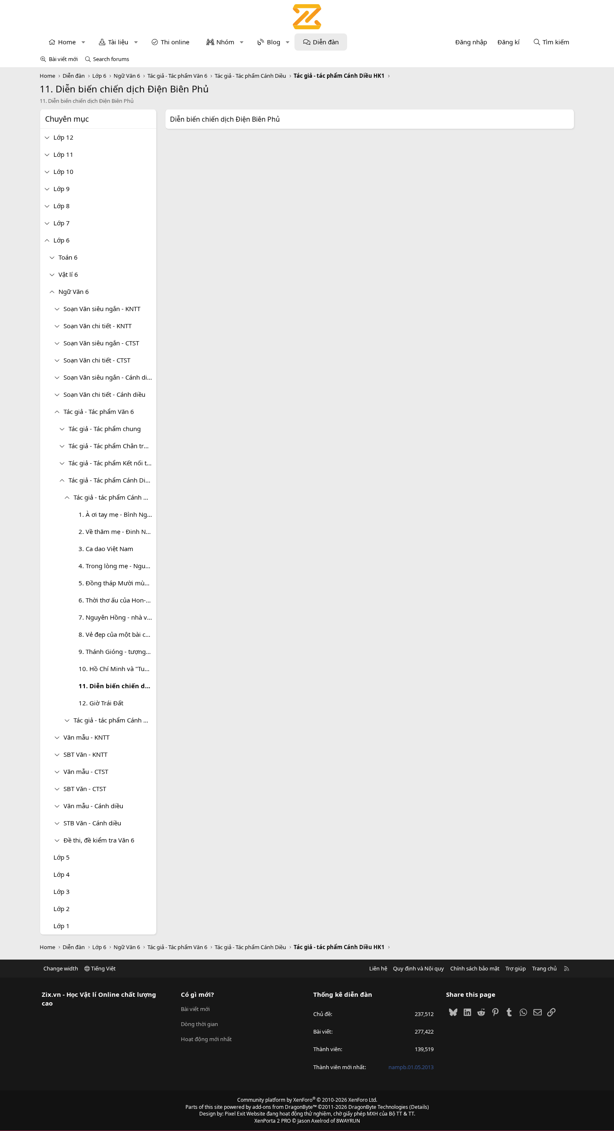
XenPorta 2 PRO (272, 1120)
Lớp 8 (61, 206)
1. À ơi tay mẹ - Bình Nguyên (117, 514)
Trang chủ (544, 968)
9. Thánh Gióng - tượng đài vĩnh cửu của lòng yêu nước (117, 651)
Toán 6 (68, 257)
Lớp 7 (61, 223)
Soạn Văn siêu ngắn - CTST (101, 343)
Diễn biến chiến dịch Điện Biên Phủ (225, 119)
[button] (83, 42)
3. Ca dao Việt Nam (106, 548)
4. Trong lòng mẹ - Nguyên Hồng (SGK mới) (117, 566)
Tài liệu (118, 42)
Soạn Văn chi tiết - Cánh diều (104, 394)
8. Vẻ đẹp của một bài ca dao (117, 634)
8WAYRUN (348, 1120)
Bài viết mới (63, 59)
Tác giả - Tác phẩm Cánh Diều (110, 480)
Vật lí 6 (68, 274)
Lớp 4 (61, 874)
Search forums (111, 59)
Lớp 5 (61, 857)
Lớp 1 (61, 926)
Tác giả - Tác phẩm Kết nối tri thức (112, 463)
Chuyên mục (67, 119)
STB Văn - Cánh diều (92, 823)
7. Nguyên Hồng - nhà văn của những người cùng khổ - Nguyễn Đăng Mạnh (117, 617)
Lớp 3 (61, 891)
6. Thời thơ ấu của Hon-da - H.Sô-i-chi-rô (117, 600)
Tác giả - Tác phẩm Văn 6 (98, 411)
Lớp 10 (63, 171)
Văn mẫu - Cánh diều (93, 806)
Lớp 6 (61, 240)
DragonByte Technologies (378, 1107)
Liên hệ (378, 968)
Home (67, 42)
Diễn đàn (326, 42)
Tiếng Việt (103, 968)
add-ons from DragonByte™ (284, 1107)
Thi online (175, 42)
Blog (273, 42)
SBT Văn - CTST (84, 788)
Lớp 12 (63, 137)
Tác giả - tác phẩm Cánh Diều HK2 (115, 720)
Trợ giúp (515, 968)
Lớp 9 (61, 188)
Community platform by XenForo (307, 1099)
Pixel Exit (235, 1113)
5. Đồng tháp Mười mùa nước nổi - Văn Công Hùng (117, 583)
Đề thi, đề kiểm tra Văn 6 (98, 840)
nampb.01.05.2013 (411, 1067)
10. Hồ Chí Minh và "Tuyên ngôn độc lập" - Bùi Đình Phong (117, 668)
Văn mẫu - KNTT (86, 737)
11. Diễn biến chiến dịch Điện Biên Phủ (117, 686)
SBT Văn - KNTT (85, 754)
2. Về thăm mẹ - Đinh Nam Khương (117, 531)
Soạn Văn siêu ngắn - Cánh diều (108, 377)
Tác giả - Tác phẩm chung (105, 428)
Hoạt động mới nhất (206, 1039)
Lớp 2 (61, 908)
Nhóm (225, 42)
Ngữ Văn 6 (73, 291)
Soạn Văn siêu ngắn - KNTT (101, 308)
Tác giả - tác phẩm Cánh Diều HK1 (115, 497)
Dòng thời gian (199, 1024)
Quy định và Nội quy (418, 968)
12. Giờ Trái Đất (101, 703)
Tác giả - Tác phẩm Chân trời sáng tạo (112, 446)
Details (419, 1107)
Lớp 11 (63, 154)
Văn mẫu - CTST (85, 771)
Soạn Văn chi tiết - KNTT (97, 326)
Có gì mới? (197, 994)
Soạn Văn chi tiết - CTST (96, 360)
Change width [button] (60, 968)
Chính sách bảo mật (475, 968)
